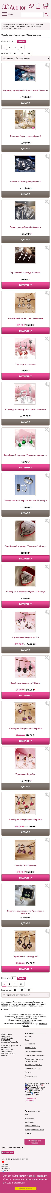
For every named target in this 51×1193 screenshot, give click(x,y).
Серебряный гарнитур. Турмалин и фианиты (25, 455)
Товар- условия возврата (34, 1055)
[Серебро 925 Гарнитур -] (25, 860)
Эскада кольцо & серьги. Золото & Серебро (25, 501)
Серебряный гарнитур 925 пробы (25, 728)
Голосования (30, 1044)
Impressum (11, 1053)
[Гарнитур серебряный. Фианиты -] (25, 219)
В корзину (25, 285)
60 (29, 53)
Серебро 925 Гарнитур (25, 865)
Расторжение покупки (34, 1142)
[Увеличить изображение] (47, 65)
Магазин (30, 26)
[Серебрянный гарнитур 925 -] (25, 632)
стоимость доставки (38, 1016)
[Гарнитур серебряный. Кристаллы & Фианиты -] (25, 81)
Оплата (28, 1072)
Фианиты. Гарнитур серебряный (25, 136)
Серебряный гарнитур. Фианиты (25, 273)
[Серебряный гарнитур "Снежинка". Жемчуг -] (25, 541)
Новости (28, 1133)
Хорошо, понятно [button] (25, 1189)
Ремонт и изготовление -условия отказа (34, 1060)
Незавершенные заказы (34, 1130)
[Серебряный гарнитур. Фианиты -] (25, 263)
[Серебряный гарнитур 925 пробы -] (25, 723)
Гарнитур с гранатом (25, 364)
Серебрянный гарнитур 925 (25, 637)
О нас (27, 1040)
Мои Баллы (29, 1122)
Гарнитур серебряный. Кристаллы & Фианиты (25, 90)
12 (15, 53)
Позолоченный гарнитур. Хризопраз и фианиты (25, 912)
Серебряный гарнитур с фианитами (25, 318)
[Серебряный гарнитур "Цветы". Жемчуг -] (25, 586)
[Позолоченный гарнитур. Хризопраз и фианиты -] (25, 905)
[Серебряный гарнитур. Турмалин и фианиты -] (25, 450)
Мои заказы (29, 1118)
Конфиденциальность (33, 1051)
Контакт (4, 1055)
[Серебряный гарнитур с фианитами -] (25, 313)
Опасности (7, 1009)
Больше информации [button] (14, 1183)
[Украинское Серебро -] (25, 769)
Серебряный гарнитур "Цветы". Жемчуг (25, 592)
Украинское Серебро (25, 774)
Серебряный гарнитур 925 (25, 956)
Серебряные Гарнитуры (11, 28)
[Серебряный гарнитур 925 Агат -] (25, 677)
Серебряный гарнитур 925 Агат (25, 683)
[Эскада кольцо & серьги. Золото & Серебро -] (25, 495)
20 (22, 53)
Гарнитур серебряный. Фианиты (25, 227)
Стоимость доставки (33, 1069)
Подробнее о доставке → (31, 1099)
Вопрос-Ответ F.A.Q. (32, 1126)
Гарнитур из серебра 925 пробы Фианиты (25, 409)
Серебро (37, 26)
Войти (27, 1114)
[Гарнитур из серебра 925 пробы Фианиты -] (25, 404)
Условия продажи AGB (33, 1065)
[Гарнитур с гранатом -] (25, 358)
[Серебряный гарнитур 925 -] (25, 951)
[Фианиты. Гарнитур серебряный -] (25, 129)
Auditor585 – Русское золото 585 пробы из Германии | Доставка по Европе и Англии (23, 25)
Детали (25, 103)
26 (21, 47)
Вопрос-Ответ (30, 1048)
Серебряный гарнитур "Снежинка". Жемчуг (25, 546)
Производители (31, 1076)
